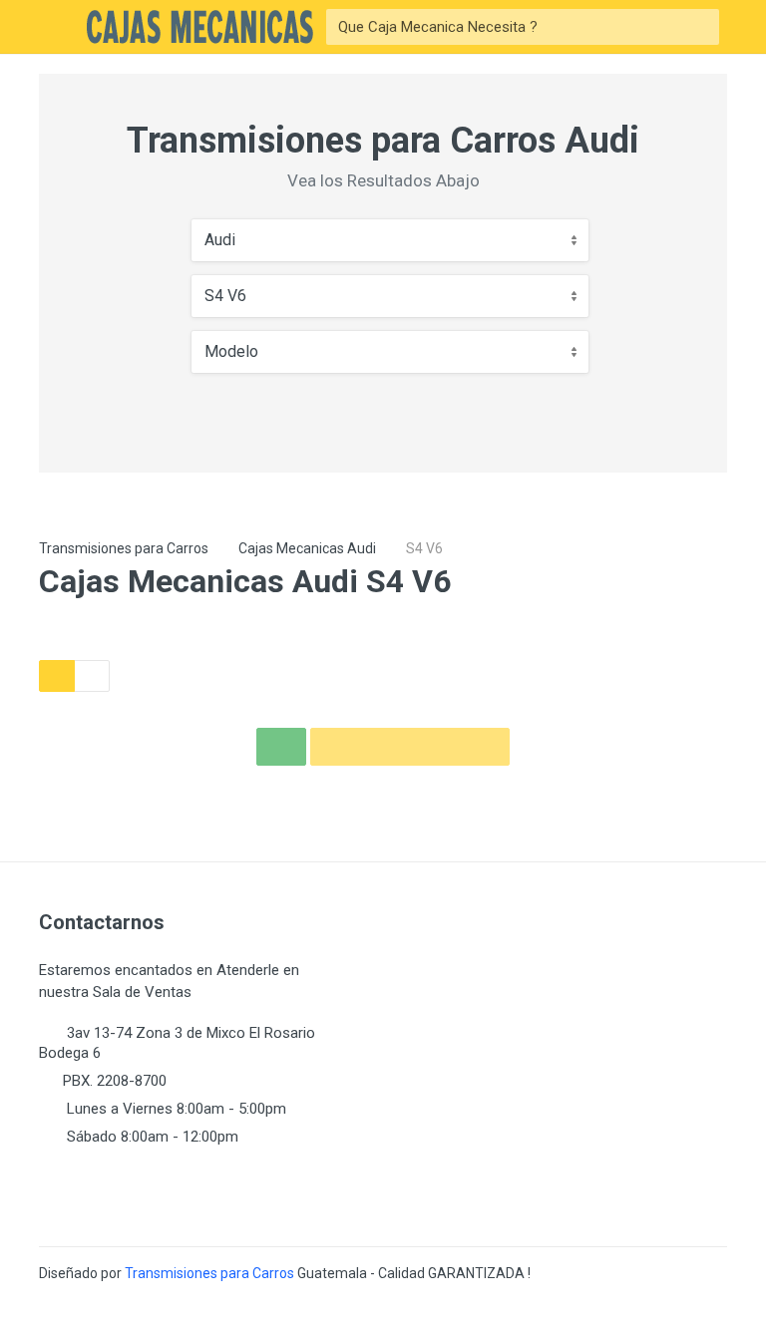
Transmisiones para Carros (123, 548)
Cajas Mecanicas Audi (307, 548)
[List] (92, 676)
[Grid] (57, 676)
